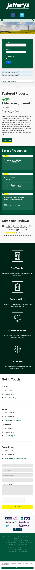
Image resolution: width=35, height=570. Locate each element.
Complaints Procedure (22, 544)
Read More (7, 140)
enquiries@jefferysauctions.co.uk (15, 458)
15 (30, 235)
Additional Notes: (7, 484)
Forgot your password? (10, 72)
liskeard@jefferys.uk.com (13, 420)
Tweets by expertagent (9, 81)
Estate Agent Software (23, 549)
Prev (4, 229)
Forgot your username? (10, 75)
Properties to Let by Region (24, 542)
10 (21, 235)
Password (9, 49)
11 (23, 235)
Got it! (17, 567)
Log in (8, 62)
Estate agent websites (13, 551)
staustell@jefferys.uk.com (13, 398)
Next (30, 229)
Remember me (10, 56)
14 (28, 235)
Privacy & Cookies (11, 544)
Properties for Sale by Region (10, 542)
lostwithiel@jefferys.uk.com (14, 436)
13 (26, 235)
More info (7, 564)
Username (9, 42)
